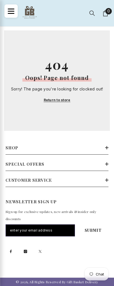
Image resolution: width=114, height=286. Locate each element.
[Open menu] (11, 11)
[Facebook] (11, 251)
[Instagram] (25, 251)
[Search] (92, 13)
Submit (93, 230)
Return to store (57, 100)
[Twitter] (40, 251)
